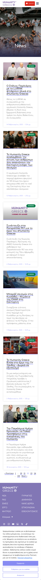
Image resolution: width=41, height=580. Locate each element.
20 (21, 473)
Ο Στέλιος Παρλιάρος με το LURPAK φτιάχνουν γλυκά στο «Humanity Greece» (19, 90)
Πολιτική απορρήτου (24, 558)
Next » (24, 476)
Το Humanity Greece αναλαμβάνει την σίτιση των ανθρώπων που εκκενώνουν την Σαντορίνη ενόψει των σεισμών (20, 161)
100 (18, 476)
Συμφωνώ (20, 563)
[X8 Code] (22, 524)
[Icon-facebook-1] (9, 524)
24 (35, 473)
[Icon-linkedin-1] (18, 524)
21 (24, 473)
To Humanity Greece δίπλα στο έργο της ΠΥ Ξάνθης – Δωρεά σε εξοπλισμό (20, 364)
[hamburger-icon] (37, 3)
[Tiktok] (27, 524)
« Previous (9, 473)
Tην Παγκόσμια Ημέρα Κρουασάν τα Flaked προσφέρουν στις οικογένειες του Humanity (20, 433)
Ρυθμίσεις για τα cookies (20, 569)
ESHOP (31, 3)
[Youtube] (13, 524)
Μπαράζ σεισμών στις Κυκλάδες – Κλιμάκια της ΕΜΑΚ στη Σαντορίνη (20, 298)
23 (31, 473)
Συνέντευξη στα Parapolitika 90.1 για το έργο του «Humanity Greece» (19, 229)
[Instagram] (4, 524)
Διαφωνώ (20, 575)
